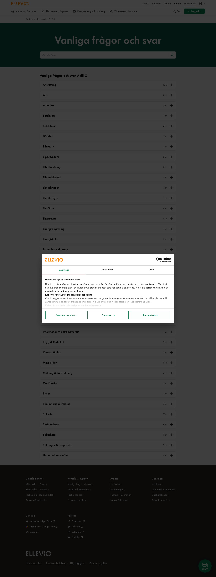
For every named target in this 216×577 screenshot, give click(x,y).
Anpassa (106, 315)
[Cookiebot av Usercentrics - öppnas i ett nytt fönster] (158, 259)
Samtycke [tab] (64, 270)
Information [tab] (108, 269)
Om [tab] (152, 269)
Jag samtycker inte (66, 315)
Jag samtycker (150, 315)
